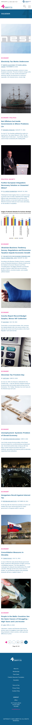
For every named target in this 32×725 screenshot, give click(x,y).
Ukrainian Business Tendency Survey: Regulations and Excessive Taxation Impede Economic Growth (16, 250)
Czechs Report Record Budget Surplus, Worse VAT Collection (14, 317)
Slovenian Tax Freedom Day (12, 375)
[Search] (24, 6)
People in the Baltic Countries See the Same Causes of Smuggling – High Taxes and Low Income (15, 618)
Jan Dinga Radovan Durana (11, 439)
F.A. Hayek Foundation (10, 191)
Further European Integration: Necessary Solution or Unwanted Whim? (14, 185)
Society (12, 179)
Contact (16, 697)
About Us (16, 668)
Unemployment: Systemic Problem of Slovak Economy (15, 434)
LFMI (4, 625)
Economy (5, 58)
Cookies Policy (16, 691)
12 (22, 642)
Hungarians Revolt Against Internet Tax (15, 496)
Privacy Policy (16, 688)
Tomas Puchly (7, 558)
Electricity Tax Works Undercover (15, 61)
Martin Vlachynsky (9, 65)
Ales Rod (6, 322)
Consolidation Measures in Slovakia (12, 553)
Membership (16, 671)
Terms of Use (16, 685)
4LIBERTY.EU (18, 719)
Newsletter (16, 680)
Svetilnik (6, 378)
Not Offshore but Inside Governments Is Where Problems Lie (15, 123)
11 (18, 642)
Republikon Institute (10, 501)
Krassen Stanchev (9, 130)
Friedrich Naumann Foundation (16, 677)
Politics (12, 118)
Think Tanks (16, 674)
